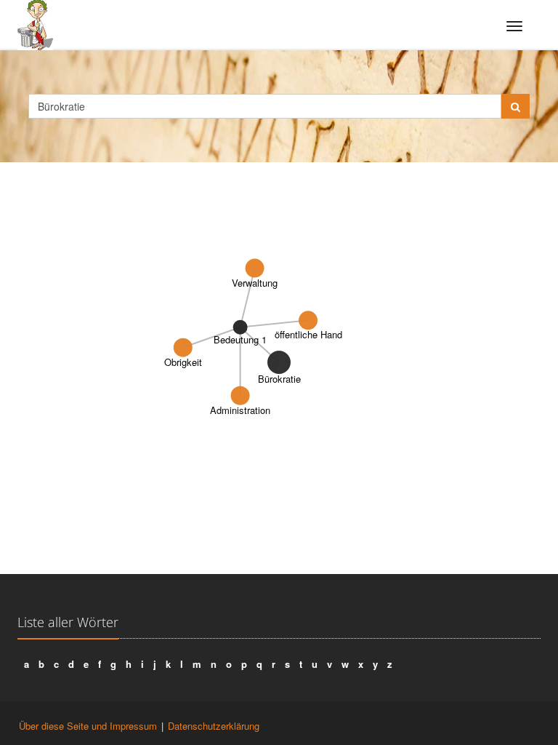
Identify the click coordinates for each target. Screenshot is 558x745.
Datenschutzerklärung (213, 726)
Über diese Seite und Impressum (88, 726)
